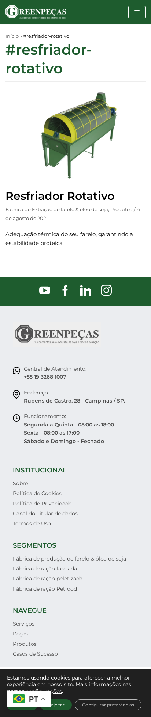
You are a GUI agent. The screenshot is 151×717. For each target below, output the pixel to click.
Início (12, 36)
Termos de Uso (32, 523)
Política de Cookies (37, 493)
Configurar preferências (108, 704)
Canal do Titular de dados (45, 513)
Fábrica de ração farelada (45, 568)
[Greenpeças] (35, 12)
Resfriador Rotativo (59, 196)
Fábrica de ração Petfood (45, 589)
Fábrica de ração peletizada (47, 578)
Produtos (121, 209)
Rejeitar (56, 704)
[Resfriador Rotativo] (75, 180)
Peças (20, 633)
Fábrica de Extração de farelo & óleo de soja (56, 209)
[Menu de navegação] (137, 12)
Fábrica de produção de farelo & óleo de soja (69, 558)
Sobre (20, 483)
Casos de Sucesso (35, 654)
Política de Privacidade (42, 503)
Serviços (23, 623)
